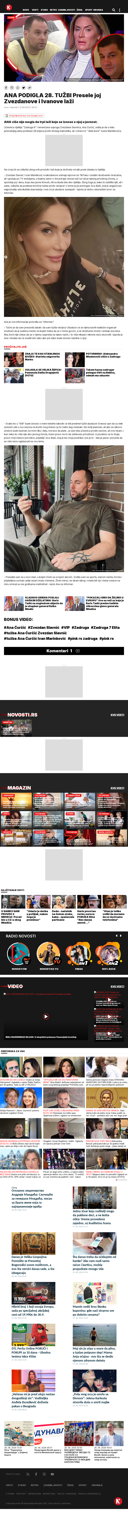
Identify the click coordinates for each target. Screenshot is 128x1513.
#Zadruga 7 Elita (105, 627)
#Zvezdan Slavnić (43, 627)
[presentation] (116, 936)
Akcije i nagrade (66, 1494)
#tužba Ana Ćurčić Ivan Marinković (35, 638)
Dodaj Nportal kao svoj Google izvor (26, 116)
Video (15, 986)
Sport (88, 10)
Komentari (59, 650)
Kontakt (21, 1494)
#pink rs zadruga (83, 638)
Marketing (49, 1494)
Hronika (98, 10)
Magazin (19, 788)
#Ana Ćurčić (15, 627)
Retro (53, 10)
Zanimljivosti (66, 10)
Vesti (35, 10)
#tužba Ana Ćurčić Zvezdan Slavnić (35, 633)
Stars (44, 10)
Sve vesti (117, 714)
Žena (79, 10)
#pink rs (107, 638)
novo (26, 10)
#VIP (65, 627)
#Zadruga (80, 627)
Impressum (34, 1494)
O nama (10, 1494)
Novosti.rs (22, 715)
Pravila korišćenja (89, 1494)
